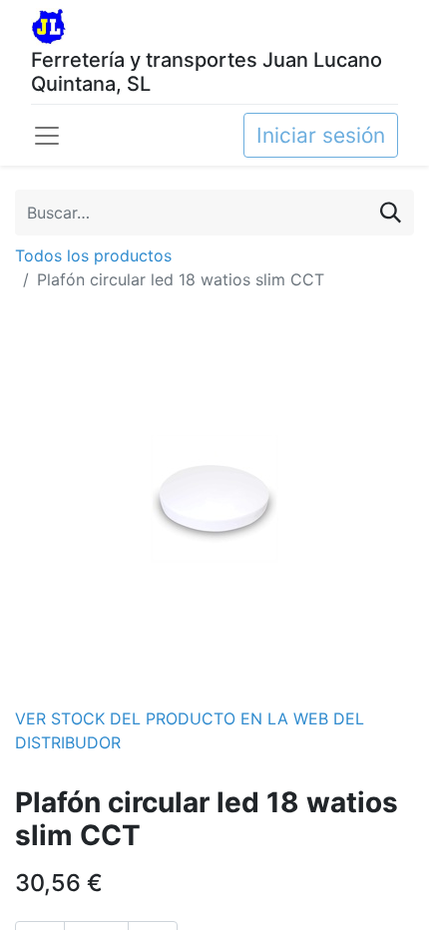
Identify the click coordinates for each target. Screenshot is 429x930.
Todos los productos (93, 255)
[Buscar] (390, 212)
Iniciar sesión (320, 135)
